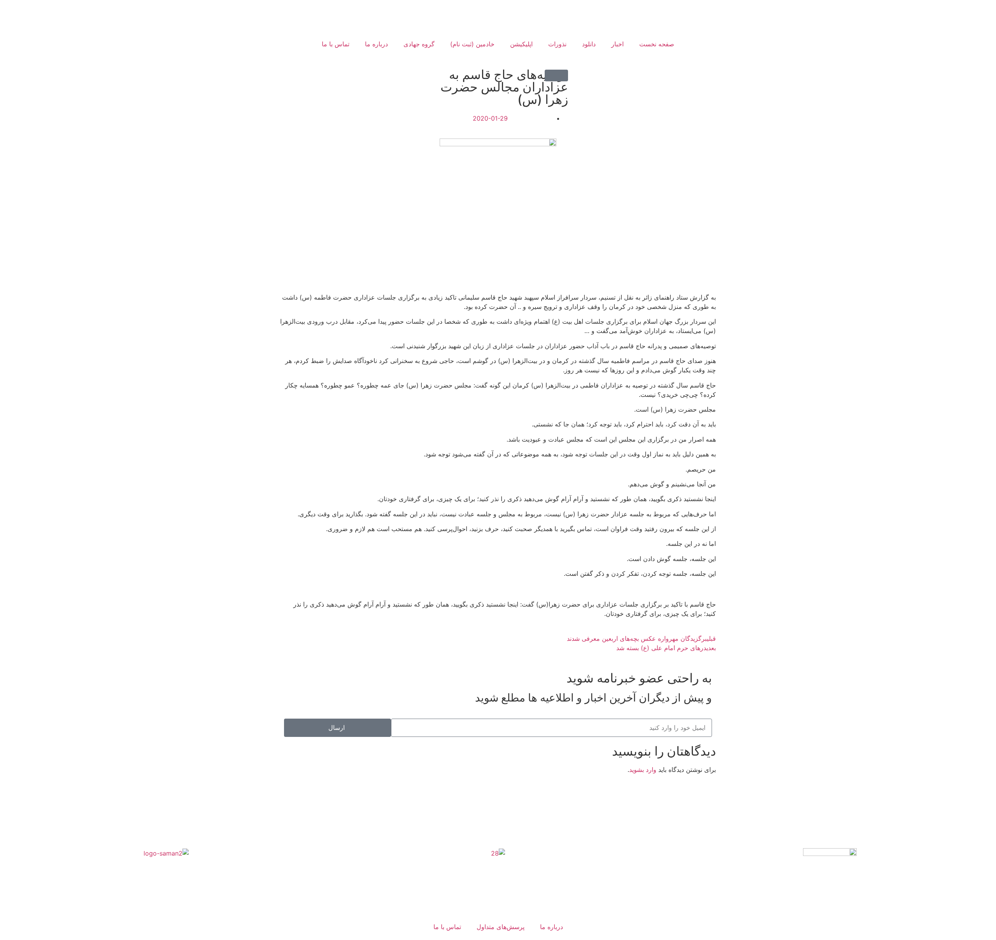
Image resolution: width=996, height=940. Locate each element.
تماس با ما (335, 44)
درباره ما (376, 44)
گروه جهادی (419, 44)
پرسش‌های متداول (500, 927)
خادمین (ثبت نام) (472, 44)
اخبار (617, 44)
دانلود (589, 44)
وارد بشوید (642, 769)
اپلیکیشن (521, 44)
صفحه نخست (656, 44)
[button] (556, 75)
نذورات (557, 44)
